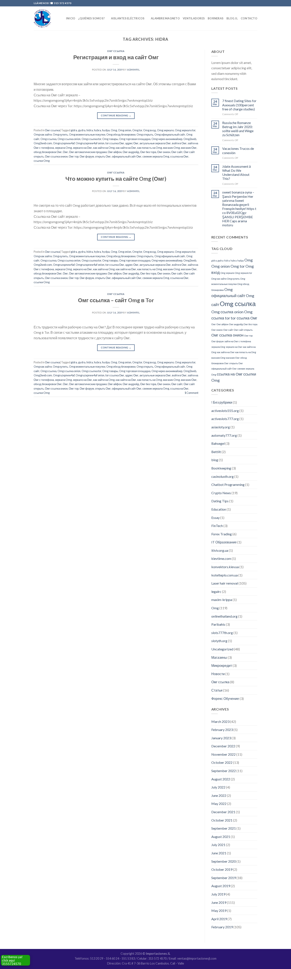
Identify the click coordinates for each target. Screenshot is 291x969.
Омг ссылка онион (56, 156)
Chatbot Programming (228, 484)
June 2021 (218, 853)
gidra (74, 130)
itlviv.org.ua (219, 550)
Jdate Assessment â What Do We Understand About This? (236, 172)
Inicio (70, 18)
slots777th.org (222, 633)
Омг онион (163, 152)
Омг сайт (177, 152)
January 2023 (221, 738)
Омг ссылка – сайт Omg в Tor (116, 300)
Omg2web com (43, 143)
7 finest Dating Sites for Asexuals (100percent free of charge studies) (239, 105)
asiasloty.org (220, 427)
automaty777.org (224, 435)
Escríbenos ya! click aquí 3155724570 (12, 960)
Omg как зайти (43, 134)
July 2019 (218, 894)
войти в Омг (179, 143)
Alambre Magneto (165, 18)
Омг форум (87, 156)
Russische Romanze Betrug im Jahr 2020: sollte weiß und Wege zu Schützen (238, 129)
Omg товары (110, 139)
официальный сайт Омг (126, 156)
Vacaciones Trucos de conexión (238, 150)
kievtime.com (221, 558)
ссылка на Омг (179, 156)
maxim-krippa (221, 600)
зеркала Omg (63, 147)
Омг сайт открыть (243, 329)
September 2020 (223, 861)
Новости (218, 674)
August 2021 (220, 837)
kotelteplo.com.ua (224, 575)
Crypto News (221, 493)
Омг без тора (148, 152)
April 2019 (219, 919)
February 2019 (222, 927)
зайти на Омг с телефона (237, 341)
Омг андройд (131, 152)
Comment (191, 392)
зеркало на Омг (82, 147)
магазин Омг (189, 147)
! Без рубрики (221, 402)
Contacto (249, 18)
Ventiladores (194, 18)
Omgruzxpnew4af (64, 143)
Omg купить (60, 134)
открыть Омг (103, 156)
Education (218, 509)
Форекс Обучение (225, 698)
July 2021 (218, 845)
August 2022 (220, 779)
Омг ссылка (116, 51)
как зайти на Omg (104, 147)
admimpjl (133, 69)
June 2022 (218, 795)
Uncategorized (222, 649)
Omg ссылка (48, 139)
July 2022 (218, 787)
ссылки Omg (42, 160)
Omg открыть (145, 134)
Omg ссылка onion (69, 139)
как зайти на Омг (126, 147)
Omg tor (137, 130)
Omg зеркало (165, 130)
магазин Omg (171, 147)
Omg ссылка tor (91, 139)
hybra (97, 130)
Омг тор (74, 156)
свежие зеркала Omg (156, 156)
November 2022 (223, 754)
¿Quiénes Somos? (91, 18)
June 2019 (218, 902)
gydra (81, 130)
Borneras (215, 18)
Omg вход (149, 130)
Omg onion (124, 130)
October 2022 (221, 762)
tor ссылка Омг (114, 143)
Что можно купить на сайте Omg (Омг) (115, 178)
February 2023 (222, 730)
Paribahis (218, 624)
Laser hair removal (224, 583)
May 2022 (218, 803)
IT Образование (224, 542)
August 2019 (220, 886)
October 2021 (221, 820)
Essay (215, 518)
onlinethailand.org (224, 616)
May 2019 (218, 910)
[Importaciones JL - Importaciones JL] (42, 18)
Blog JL (232, 18)
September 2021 (223, 828)
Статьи (216, 690)
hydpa (106, 130)
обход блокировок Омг (48, 152)
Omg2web (189, 139)
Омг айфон (115, 152)
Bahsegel (218, 443)
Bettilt (216, 452)
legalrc (216, 591)
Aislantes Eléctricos (128, 18)
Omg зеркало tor (185, 130)
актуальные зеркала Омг (155, 143)
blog (214, 460)
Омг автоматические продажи (88, 152)
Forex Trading (221, 534)
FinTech (217, 526)
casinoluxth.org (222, 476)
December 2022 (223, 746)
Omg (114, 130)
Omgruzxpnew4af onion (90, 143)
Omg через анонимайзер (166, 139)
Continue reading (116, 115)
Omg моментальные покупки (87, 134)
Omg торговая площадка (134, 139)
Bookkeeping (221, 468)
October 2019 (221, 869)
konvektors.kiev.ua (225, 567)
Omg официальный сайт (169, 134)
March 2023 (220, 721)
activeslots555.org (225, 411)
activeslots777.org (225, 419)
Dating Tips (220, 501)
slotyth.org (219, 641)
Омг (65, 152)
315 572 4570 (62, 3)
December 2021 (223, 812)
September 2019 (223, 878)
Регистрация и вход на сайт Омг (116, 57)
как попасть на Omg (149, 147)
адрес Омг (131, 143)
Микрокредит (221, 665)
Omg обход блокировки (120, 134)
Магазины (219, 657)
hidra (89, 130)
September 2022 (223, 771)
